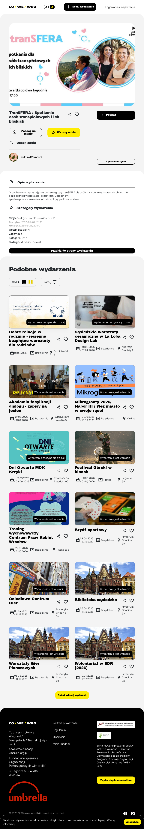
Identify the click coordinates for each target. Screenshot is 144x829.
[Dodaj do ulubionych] (77, 114)
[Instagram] (132, 813)
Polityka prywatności (65, 723)
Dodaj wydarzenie (83, 6)
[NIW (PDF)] (116, 725)
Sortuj (47, 282)
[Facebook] (125, 813)
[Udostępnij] (69, 114)
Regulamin (59, 730)
